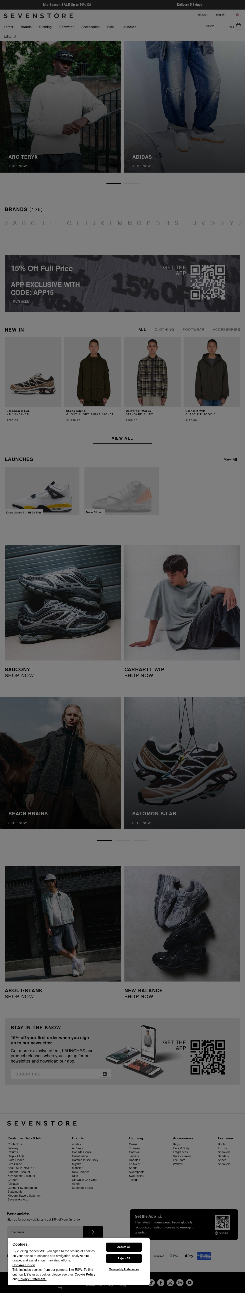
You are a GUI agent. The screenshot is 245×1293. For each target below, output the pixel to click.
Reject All (124, 1258)
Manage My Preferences (124, 1269)
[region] (79, 1261)
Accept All (123, 1246)
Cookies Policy (23, 1265)
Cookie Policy (85, 1274)
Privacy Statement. (32, 1279)
